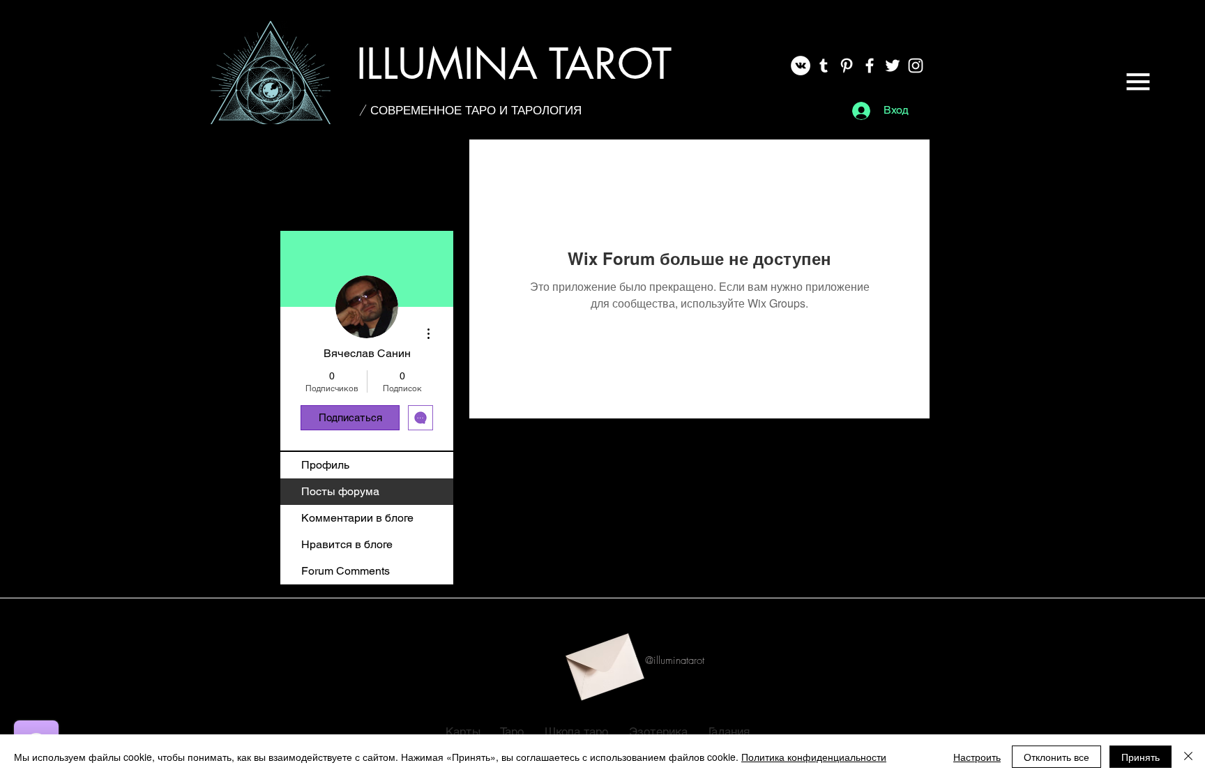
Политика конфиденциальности (813, 757)
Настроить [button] (977, 757)
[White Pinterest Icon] (846, 65)
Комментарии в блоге (357, 517)
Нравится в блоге (347, 544)
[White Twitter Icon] (892, 65)
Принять (1140, 757)
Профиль (325, 464)
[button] (1138, 81)
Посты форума (340, 491)
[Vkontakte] (800, 65)
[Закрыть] (1188, 757)
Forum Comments (345, 570)
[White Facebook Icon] (869, 65)
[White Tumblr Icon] (823, 65)
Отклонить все (1056, 757)
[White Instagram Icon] (915, 65)
